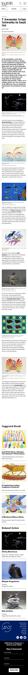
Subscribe (14, 9)
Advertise (24, 629)
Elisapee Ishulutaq (16, 210)
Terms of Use (23, 625)
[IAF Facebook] (21, 636)
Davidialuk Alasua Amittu (13, 298)
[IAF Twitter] (25, 636)
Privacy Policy (22, 622)
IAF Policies (23, 623)
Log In (24, 9)
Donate (3, 9)
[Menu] (25, 3)
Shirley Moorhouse (7, 122)
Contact (24, 627)
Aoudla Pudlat (18, 384)
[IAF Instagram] (17, 636)
